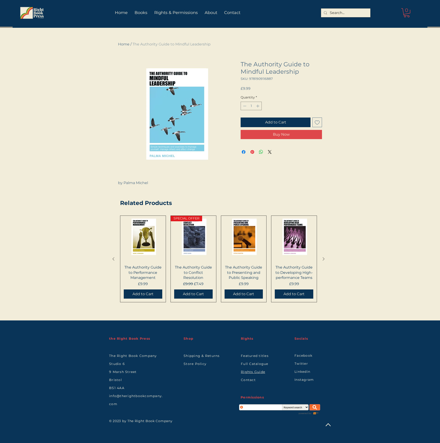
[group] (218, 259)
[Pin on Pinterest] (252, 152)
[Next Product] (323, 259)
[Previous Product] (113, 259)
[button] (406, 12)
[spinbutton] (251, 106)
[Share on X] (269, 152)
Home (123, 44)
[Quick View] (143, 238)
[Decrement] (244, 106)
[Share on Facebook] (243, 152)
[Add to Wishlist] (317, 122)
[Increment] (258, 106)
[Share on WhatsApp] (261, 152)
